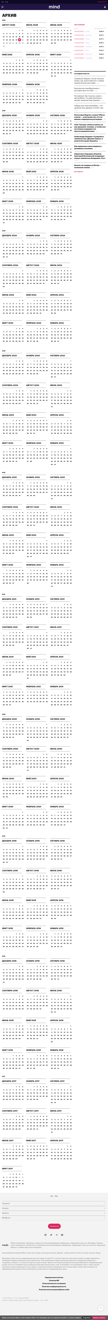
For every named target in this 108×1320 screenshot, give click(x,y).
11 (6, 36)
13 (13, 36)
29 (34, 43)
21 (16, 40)
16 (23, 36)
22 (19, 39)
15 (19, 36)
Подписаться (102, 2)
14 (16, 36)
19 (10, 40)
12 (10, 36)
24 (40, 40)
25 (43, 40)
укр (2, 2)
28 (31, 43)
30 (37, 43)
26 (47, 40)
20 (13, 40)
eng (6, 2)
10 (4, 36)
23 (37, 40)
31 (40, 43)
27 (28, 43)
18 (7, 40)
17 (3, 40)
